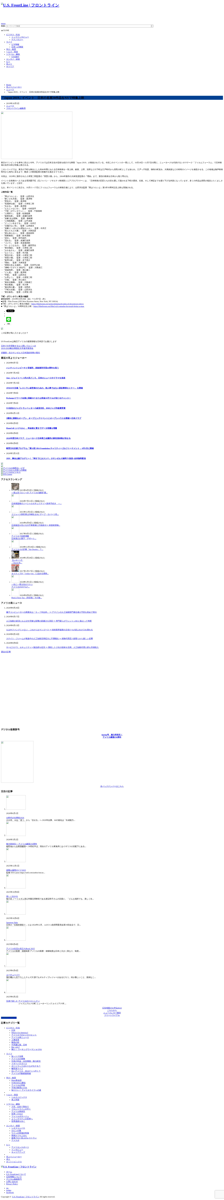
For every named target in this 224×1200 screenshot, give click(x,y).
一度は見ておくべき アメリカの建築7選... (29, 493)
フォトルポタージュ (20, 1116)
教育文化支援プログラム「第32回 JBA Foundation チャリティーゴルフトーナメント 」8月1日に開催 (50, 448)
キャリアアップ (18, 1152)
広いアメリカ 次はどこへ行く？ (26, 1071)
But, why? (15, 1047)
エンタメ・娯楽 (13, 59)
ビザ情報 (15, 44)
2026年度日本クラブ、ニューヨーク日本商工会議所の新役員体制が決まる (38, 438)
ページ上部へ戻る (9, 1018)
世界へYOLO (17, 1114)
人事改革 (15, 1040)
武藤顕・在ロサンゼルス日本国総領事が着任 (20, 353)
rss (7, 1188)
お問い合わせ (12, 1182)
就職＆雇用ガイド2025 (16, 870)
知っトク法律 (17, 1056)
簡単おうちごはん (19, 1135)
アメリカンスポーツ (20, 1147)
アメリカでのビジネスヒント (24, 1035)
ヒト (8, 62)
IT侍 (13, 1030)
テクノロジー (17, 40)
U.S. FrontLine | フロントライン (25, 1197)
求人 (8, 1159)
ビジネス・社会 (13, 35)
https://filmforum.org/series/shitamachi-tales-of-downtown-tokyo (57, 304)
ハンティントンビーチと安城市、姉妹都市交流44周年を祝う (32, 368)
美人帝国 (15, 1100)
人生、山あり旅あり (20, 1107)
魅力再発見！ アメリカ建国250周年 (21, 844)
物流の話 (15, 1042)
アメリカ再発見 (18, 1111)
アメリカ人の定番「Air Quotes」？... (27, 549)
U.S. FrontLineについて (16, 1174)
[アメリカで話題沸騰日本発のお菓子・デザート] (15, 534)
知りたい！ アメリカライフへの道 (26, 1090)
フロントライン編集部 (16, 108)
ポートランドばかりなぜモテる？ (26, 1066)
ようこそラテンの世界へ (22, 1119)
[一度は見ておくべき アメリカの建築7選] (15, 490)
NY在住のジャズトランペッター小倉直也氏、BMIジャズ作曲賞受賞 (35, 408)
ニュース (10, 90)
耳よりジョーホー (14, 87)
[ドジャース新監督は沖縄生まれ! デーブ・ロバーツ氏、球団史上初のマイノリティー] (15, 512)
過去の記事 (6, 652)
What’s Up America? (19, 1033)
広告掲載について (14, 1177)
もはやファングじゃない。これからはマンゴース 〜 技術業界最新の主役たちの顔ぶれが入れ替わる (49, 630)
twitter (8, 1190)
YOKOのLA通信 (18, 1083)
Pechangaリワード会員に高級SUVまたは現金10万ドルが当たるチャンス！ (38, 398)
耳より (9, 64)
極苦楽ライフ (17, 1069)
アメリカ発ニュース (20, 1037)
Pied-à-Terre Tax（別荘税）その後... (26, 598)
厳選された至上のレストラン (24, 1138)
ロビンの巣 (16, 1131)
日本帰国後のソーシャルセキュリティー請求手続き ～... (36, 503)
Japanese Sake (12, 922)
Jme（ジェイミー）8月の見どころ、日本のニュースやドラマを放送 (35, 378)
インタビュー (17, 1150)
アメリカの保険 (18, 1059)
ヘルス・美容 (12, 52)
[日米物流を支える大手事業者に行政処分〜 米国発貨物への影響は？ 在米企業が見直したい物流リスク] (15, 523)
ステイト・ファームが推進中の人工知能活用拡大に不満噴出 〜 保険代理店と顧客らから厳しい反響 (49, 639)
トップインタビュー (20, 37)
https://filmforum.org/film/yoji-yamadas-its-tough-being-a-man (58, 306)
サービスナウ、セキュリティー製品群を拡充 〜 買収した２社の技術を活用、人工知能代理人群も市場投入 (52, 647)
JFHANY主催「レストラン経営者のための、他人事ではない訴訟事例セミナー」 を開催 (44, 388)
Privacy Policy (12, 1184)
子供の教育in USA (19, 1088)
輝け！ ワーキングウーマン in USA (26, 1049)
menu (3, 23)
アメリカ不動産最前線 (21, 1073)
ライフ (9, 42)
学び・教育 (11, 49)
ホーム (9, 1172)
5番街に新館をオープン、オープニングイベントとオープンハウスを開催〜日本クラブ (43, 418)
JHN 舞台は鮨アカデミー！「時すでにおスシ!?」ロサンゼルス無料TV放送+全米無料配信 (46, 458)
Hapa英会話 (16, 1080)
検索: (3, 26)
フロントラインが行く (21, 1109)
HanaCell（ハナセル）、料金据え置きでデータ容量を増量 (31, 428)
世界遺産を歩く (18, 1121)
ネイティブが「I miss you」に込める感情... (30, 574)
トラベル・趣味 (13, 54)
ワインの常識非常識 (20, 1133)
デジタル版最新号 (14, 1179)
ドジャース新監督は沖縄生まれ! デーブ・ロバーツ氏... (35, 514)
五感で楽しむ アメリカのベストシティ (23, 1001)
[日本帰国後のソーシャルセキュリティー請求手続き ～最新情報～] (15, 501)
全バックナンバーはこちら (112, 786)
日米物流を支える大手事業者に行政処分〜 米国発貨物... (35, 525)
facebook (10, 1192)
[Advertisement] (48, 16)
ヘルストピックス (19, 1097)
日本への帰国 (17, 47)
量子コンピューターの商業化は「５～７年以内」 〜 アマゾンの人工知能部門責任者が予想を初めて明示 (51, 612)
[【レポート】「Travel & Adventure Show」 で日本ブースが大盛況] (15, 558)
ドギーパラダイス (19, 1064)
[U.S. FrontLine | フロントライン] (30, 5)
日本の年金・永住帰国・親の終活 (26, 1061)
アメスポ (15, 1140)
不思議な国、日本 (19, 1045)
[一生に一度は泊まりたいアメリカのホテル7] (15, 582)
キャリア (10, 67)
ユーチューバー (13, 975)
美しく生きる (12, 896)
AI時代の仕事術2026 (15, 818)
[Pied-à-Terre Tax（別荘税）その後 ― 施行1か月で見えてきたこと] (15, 595)
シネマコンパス (18, 1128)
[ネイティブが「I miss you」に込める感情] (15, 571)
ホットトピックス (14, 1162)
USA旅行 (15, 57)
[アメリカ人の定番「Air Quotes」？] (15, 547)
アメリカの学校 (18, 1085)
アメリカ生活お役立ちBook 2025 (20, 949)
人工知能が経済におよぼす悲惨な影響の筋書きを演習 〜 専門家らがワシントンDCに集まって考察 (49, 621)
